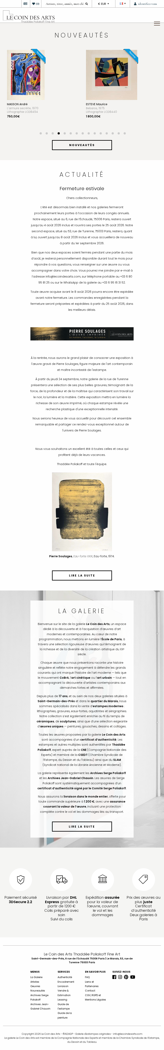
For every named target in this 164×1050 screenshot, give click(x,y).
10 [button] (95, 134)
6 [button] (71, 134)
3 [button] (53, 134)
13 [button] (113, 134)
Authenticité (65, 977)
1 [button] (41, 134)
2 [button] (47, 134)
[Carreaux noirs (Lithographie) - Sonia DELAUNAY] (130, 75)
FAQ (87, 977)
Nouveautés (37, 990)
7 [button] (77, 134)
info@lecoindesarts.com (127, 1034)
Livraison (63, 986)
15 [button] (125, 134)
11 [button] (101, 134)
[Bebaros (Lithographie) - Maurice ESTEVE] (57, 75)
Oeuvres (35, 986)
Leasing (62, 999)
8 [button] (83, 134)
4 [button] (59, 134)
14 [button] (119, 134)
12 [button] (107, 134)
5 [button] (65, 134)
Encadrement (66, 981)
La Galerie (36, 977)
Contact (90, 990)
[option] (67, 91)
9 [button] (89, 134)
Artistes (34, 981)
